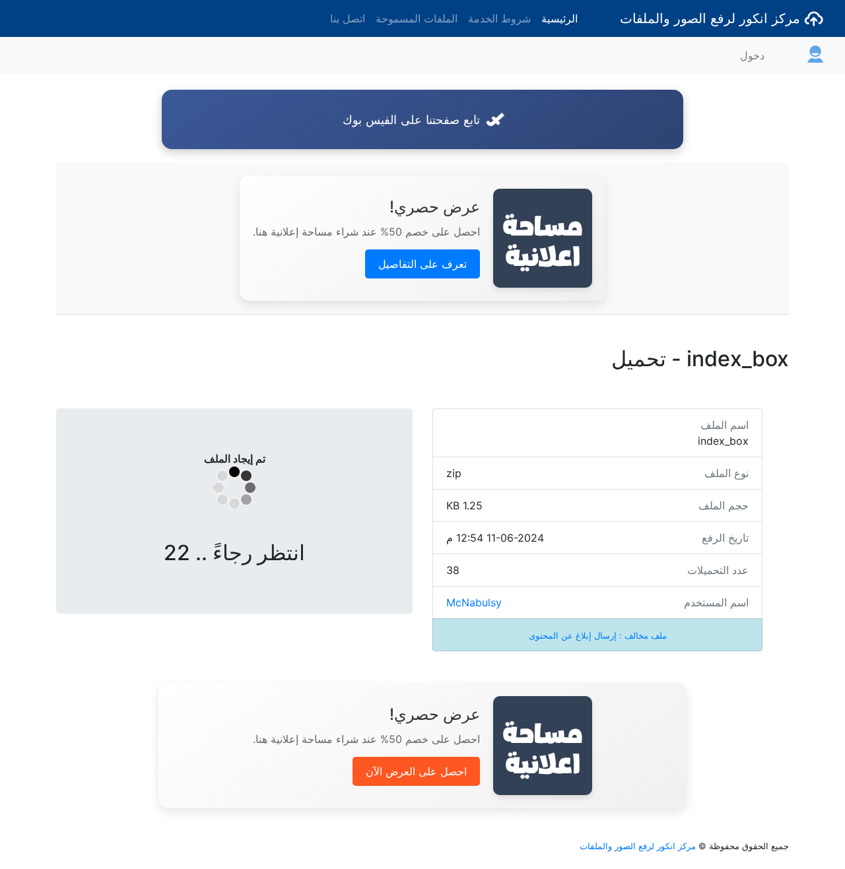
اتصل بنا (347, 18)
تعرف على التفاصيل (422, 264)
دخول (752, 55)
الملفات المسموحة (416, 18)
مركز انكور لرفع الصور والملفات (712, 18)
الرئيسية (559, 18)
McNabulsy (474, 602)
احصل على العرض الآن (416, 771)
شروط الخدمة (499, 18)
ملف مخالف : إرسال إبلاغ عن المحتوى (598, 636)
